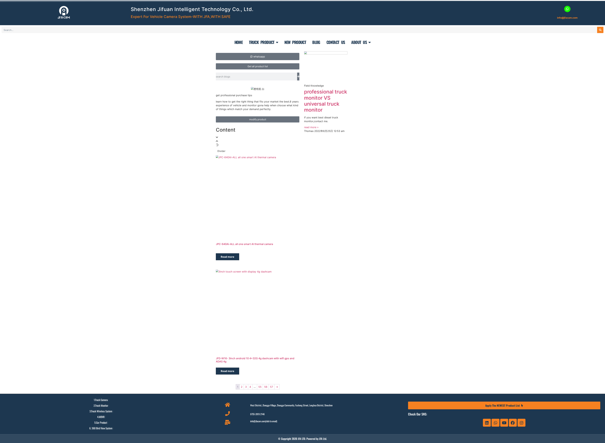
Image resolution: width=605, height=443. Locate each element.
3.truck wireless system (100, 411)
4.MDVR (100, 417)
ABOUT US (359, 42)
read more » (311, 127)
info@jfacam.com (567, 17)
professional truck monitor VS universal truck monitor (325, 101)
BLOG (316, 42)
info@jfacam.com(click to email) (263, 421)
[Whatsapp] (495, 423)
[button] (257, 137)
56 (265, 386)
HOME (238, 42)
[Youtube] (504, 423)
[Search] (600, 30)
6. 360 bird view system (100, 428)
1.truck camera (101, 400)
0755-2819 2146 (257, 414)
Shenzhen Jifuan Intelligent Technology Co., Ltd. (192, 9)
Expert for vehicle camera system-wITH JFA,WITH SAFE (180, 16)
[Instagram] (521, 423)
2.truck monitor (101, 405)
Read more (227, 256)
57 (271, 386)
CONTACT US (335, 42)
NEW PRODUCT (295, 42)
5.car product (100, 422)
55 (260, 386)
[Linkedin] (487, 423)
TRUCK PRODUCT (261, 42)
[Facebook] (513, 423)
